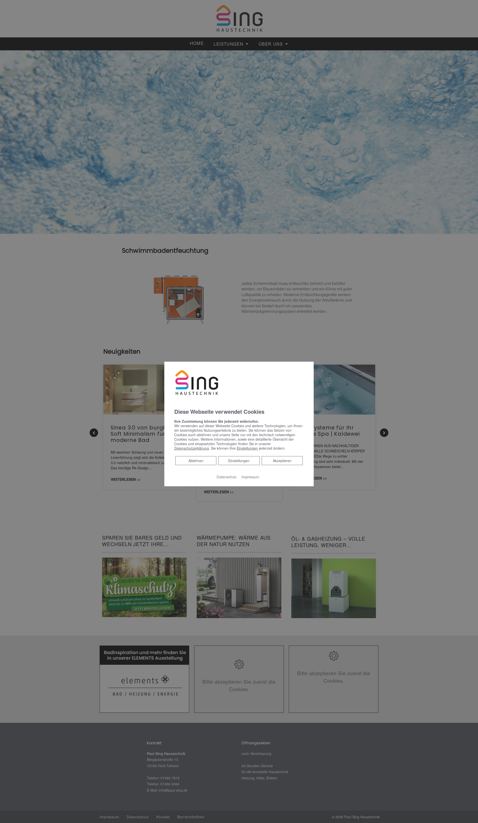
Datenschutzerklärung (191, 448)
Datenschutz (227, 476)
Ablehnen (195, 460)
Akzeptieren (282, 460)
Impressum (250, 476)
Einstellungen (238, 460)
